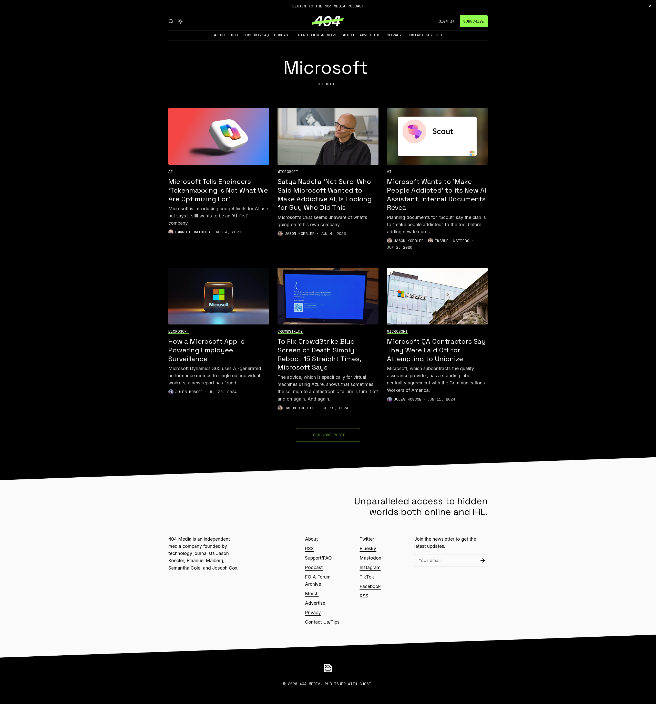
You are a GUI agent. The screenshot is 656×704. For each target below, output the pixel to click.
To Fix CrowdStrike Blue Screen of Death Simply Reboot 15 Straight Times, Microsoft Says (319, 354)
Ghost (365, 683)
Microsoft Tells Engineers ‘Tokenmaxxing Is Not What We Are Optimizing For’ (218, 190)
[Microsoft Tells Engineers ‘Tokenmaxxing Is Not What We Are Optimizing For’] (218, 136)
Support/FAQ (256, 35)
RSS (234, 35)
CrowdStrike (290, 331)
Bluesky (368, 548)
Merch (348, 35)
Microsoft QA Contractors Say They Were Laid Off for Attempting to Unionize (436, 350)
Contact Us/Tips (424, 35)
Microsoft (288, 171)
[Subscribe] (483, 560)
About (219, 35)
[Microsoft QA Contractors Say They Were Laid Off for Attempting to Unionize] (437, 296)
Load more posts (328, 434)
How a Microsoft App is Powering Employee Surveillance (206, 350)
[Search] (170, 21)
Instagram (370, 567)
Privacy (394, 35)
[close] (650, 6)
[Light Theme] (180, 21)
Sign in (447, 21)
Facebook (370, 586)
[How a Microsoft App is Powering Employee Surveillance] (218, 296)
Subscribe (473, 21)
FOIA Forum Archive (316, 35)
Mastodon (370, 558)
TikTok (367, 577)
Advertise (370, 35)
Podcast (282, 35)
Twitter (367, 539)
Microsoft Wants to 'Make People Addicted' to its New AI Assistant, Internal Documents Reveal (436, 194)
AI (170, 171)
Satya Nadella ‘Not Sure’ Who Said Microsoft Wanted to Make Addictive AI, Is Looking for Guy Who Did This (325, 194)
